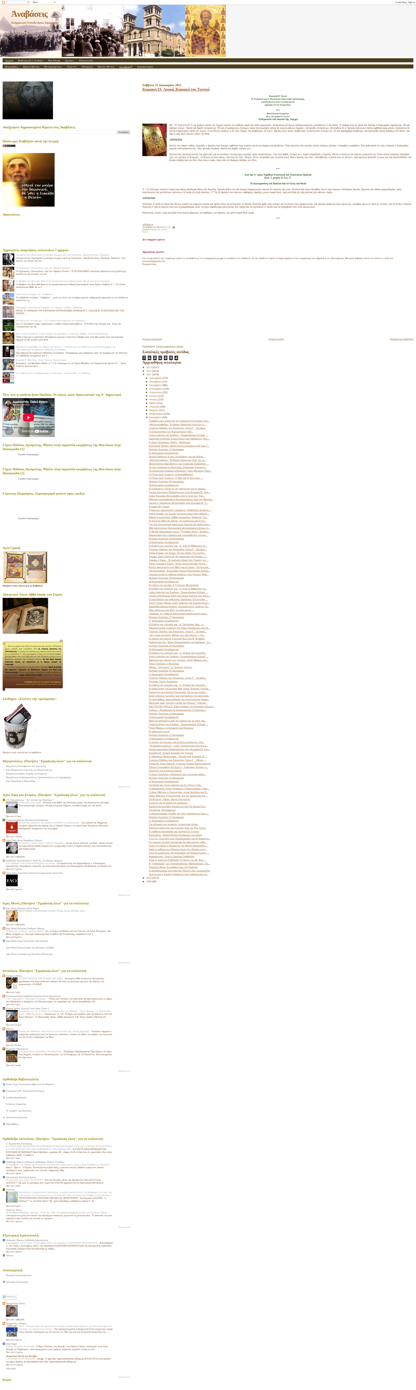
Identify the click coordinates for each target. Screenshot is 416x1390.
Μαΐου (153, 403)
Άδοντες (10, 1028)
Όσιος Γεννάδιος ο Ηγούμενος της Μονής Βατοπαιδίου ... (178, 845)
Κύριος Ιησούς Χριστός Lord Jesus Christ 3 (27, 1008)
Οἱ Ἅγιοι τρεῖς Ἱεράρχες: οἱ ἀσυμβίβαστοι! (171, 474)
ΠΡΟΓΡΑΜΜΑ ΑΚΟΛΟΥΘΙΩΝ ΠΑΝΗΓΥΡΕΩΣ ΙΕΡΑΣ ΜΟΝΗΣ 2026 (52, 911)
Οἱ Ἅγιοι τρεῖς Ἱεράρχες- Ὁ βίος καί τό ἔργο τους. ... (176, 478)
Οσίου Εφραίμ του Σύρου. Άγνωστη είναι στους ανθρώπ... (179, 513)
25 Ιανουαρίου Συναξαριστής (164, 674)
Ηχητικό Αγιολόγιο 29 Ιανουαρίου (166, 538)
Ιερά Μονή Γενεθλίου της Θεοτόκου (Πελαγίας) (29, 954)
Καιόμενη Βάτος (14, 976)
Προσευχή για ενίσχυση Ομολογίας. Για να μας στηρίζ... (178, 692)
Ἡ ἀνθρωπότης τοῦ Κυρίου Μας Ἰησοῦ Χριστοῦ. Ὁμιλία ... (180, 688)
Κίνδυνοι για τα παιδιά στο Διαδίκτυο (168, 803)
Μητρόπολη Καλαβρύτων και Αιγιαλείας (26, 766)
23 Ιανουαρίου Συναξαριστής (164, 738)
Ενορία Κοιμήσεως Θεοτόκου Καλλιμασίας (27, 820)
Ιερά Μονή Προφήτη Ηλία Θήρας (22, 908)
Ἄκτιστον (10, 1189)
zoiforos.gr (147, 224)
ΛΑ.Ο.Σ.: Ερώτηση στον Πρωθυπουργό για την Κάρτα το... (180, 838)
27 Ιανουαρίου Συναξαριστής (164, 620)
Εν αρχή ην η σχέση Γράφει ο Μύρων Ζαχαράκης (42, 843)
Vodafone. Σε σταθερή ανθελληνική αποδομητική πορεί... (178, 613)
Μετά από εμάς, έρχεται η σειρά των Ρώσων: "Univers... (178, 703)
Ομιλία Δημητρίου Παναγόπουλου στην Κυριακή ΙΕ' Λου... (179, 492)
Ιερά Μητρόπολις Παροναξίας (20, 781)
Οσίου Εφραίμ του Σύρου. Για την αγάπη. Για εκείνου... (177, 553)
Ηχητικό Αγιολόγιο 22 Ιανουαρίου (166, 778)
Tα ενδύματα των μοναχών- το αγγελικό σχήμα (173, 824)
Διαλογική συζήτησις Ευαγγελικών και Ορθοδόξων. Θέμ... (179, 438)
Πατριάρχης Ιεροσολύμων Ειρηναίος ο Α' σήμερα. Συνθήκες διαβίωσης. (49, 307)
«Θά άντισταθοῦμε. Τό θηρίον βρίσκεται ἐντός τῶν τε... (177, 424)
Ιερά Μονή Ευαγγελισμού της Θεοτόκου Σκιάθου (30, 947)
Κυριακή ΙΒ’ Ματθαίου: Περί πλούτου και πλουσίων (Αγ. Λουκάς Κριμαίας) (54, 1031)
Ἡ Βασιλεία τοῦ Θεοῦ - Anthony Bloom (25, 931)
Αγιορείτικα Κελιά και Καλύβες (21, 1356)
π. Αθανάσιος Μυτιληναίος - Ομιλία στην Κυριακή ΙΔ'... (178, 756)
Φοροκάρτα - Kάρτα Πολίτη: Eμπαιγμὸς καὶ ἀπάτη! (175, 835)
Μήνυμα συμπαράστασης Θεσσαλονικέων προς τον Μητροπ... (181, 499)
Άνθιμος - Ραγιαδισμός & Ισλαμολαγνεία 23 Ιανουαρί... (177, 710)
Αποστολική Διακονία (16, 1117)
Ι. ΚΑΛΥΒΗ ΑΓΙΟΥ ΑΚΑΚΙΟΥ (21, 1359)
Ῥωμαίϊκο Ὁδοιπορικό (17, 1049)
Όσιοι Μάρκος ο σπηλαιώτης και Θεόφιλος (171, 728)
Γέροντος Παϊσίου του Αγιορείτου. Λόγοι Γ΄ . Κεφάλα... (178, 428)
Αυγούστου (155, 392)
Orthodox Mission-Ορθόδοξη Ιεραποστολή (27, 1240)
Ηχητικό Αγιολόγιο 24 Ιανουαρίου (166, 713)
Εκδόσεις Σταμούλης (16, 1104)
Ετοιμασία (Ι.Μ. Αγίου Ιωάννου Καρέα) (25, 1091)
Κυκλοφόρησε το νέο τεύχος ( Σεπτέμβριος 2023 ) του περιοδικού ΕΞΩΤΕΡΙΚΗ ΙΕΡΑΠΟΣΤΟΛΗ (52, 1243)
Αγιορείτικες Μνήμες (16, 1323)
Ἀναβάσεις (29, 14)
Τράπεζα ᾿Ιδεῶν (14, 1210)
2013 (149, 367)
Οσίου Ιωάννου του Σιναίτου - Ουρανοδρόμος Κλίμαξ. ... (178, 435)
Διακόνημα (11, 1343)
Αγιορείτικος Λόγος (15, 1303)
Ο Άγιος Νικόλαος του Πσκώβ (20, 1346)
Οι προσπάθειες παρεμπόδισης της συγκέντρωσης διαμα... (179, 699)
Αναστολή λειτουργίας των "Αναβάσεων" (35, 294)
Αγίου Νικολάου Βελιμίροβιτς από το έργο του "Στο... (177, 495)
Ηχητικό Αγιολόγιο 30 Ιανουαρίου (166, 481)
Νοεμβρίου (155, 381)
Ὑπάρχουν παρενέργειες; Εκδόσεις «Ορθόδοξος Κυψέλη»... (180, 510)
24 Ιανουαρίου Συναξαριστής (164, 717)
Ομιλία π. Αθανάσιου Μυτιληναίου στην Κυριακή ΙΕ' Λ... (178, 503)
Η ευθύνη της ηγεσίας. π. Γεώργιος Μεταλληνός (174, 585)
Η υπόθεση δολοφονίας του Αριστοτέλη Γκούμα (174, 831)
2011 (149, 374)
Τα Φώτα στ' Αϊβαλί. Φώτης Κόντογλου (169, 799)
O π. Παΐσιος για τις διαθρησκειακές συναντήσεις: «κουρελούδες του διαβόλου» (53, 373)
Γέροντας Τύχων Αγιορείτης (163, 681)
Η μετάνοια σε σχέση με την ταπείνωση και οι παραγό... (178, 488)
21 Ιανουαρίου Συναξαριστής (164, 820)
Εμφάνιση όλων (124, 787)
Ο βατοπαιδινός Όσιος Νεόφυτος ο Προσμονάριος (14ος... (179, 788)
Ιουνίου (153, 399)
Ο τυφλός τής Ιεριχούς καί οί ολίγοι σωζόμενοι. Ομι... (177, 742)
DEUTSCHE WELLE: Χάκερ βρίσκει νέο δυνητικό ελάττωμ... (182, 706)
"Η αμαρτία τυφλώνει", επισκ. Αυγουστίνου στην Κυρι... (178, 745)
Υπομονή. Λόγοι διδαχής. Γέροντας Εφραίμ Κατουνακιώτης (180, 763)
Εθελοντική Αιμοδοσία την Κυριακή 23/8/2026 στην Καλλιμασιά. (49, 823)
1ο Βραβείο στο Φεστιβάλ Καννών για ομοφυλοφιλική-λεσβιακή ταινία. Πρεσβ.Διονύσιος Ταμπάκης (62, 281)
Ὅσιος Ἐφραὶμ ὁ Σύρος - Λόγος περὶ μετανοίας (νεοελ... (178, 563)
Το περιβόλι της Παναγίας (18, 1110)
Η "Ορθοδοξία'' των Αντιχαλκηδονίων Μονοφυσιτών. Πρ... (179, 863)
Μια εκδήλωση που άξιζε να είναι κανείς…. (171, 610)
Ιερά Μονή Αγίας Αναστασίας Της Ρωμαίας (27, 941)
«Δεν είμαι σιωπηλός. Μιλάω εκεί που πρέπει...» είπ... (177, 635)
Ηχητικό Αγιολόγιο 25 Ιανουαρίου (166, 670)
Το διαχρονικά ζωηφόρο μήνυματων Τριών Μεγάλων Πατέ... (180, 471)
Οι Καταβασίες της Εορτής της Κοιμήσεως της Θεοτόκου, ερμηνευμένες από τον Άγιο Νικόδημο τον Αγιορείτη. (58, 1164)
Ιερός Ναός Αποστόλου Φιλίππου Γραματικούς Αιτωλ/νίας (34, 873)
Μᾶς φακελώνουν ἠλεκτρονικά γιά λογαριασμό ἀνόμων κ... (179, 528)
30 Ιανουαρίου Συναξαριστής (164, 485)
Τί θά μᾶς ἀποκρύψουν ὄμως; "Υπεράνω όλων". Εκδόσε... (179, 531)
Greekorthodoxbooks (16, 1097)
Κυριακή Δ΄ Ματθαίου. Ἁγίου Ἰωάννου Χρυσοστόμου (41, 360)
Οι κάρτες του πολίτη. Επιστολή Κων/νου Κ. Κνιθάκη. (177, 638)
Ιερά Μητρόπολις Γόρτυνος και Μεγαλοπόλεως (29, 770)
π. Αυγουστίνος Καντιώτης (19, 1143)
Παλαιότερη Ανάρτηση (401, 339)
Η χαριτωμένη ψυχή (159, 731)
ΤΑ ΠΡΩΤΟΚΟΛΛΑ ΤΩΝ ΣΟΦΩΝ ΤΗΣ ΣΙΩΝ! (41, 978)
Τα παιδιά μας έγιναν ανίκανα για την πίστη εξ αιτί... (175, 785)
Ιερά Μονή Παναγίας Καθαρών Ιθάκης (25, 928)
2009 (149, 881)
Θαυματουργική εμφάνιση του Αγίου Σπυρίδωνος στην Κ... (179, 628)
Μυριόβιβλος (12, 1124)
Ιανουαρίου (155, 417)
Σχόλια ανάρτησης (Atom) (169, 346)
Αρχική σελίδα (276, 339)
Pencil (145, 232)
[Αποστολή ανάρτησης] (173, 227)
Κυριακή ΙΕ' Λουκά (159, 506)
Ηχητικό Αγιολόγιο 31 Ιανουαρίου (166, 449)
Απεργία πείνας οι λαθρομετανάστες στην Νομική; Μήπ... (179, 574)
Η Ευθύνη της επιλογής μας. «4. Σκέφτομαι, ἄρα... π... (177, 624)
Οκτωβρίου (155, 385)
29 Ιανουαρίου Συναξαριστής (164, 542)
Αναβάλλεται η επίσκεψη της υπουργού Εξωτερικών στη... (179, 421)
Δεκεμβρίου (155, 378)
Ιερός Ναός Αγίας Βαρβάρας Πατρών (24, 840)
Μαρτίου (154, 410)
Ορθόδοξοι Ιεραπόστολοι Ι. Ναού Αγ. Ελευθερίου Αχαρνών (34, 860)
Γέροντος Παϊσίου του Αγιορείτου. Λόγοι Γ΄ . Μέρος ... (177, 760)
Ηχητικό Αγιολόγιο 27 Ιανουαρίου (166, 617)
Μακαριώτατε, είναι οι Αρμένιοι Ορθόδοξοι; (172, 856)
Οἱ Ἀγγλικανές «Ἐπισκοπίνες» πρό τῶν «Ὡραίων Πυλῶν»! (43, 268)
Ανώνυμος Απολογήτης (17, 1282)
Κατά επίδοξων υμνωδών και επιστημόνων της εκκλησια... (179, 695)
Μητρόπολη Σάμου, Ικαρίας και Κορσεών (26, 773)
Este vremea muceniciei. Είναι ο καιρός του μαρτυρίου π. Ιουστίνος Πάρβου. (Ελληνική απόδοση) (62, 333)
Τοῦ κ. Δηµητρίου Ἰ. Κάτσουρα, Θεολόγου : (27, 999)
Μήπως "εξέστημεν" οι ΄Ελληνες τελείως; (170, 667)
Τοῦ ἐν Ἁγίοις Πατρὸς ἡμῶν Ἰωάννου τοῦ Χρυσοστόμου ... (179, 603)
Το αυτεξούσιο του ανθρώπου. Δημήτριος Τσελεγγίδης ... (178, 599)
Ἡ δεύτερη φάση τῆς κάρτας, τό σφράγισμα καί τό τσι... (177, 520)
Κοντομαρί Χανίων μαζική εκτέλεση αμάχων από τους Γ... (179, 446)
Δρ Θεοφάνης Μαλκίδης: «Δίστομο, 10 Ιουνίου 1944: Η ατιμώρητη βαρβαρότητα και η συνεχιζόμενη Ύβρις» (57, 1212)
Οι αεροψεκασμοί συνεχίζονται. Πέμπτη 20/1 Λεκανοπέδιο (179, 870)
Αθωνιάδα (11, 1368)
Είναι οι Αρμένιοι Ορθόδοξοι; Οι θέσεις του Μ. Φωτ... (177, 860)
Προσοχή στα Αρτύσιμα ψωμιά (165, 770)
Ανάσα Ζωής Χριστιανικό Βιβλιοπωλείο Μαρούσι (30, 1084)
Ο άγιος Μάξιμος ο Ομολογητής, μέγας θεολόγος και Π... (178, 792)
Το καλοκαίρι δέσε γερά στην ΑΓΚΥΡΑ (24, 1180)
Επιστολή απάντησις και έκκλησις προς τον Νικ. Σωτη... (178, 828)
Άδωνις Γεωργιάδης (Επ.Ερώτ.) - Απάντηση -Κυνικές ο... (178, 767)
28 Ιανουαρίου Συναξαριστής (164, 581)
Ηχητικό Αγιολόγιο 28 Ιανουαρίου (166, 578)
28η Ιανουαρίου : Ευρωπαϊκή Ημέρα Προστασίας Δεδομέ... (179, 570)
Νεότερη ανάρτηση (152, 339)
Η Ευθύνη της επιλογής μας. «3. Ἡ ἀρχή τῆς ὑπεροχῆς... (178, 653)
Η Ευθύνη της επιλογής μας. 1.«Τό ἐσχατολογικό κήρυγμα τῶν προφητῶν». (51, 320)
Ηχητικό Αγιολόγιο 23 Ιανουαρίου (166, 735)
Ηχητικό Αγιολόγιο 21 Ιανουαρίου (166, 817)
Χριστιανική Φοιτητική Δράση (21, 1177)
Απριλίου (154, 406)
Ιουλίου (153, 396)
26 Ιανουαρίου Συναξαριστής (164, 649)
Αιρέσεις (69, 60)
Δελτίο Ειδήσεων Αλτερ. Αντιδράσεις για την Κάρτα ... (177, 456)
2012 (149, 371)
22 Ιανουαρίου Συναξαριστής (164, 781)
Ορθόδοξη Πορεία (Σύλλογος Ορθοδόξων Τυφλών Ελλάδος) (35, 1162)
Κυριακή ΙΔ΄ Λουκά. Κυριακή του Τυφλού (176, 89)
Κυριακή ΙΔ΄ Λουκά (158, 229)
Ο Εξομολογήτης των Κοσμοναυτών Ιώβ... (171, 431)
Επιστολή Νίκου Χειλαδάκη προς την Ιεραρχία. (173, 867)
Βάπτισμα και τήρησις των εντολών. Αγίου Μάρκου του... (178, 660)
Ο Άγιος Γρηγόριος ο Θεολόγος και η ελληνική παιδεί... (177, 774)
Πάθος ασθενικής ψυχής (30, 802)
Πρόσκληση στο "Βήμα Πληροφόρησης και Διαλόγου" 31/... (180, 642)
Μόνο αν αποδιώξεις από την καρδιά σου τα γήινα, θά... (177, 720)
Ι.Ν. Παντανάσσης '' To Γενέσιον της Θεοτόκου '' (30, 800)
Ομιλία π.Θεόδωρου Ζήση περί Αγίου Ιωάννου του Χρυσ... (179, 595)
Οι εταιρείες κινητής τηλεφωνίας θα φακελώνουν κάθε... (178, 842)
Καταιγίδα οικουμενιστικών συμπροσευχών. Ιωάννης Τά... (179, 606)
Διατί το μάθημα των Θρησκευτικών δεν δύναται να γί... (178, 849)
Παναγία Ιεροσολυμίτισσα (19, 1275)
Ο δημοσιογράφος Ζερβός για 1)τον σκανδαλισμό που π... (179, 813)
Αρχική (9, 60)
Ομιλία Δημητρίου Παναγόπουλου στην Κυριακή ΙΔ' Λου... (179, 749)
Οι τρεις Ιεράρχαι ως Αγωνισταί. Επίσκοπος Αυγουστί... (178, 467)
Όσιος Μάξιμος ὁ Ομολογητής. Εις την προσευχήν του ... (178, 795)
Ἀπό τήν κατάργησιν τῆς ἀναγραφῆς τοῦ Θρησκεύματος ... (179, 853)
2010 (149, 878)
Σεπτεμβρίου (156, 388)
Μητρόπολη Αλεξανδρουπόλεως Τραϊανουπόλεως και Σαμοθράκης (38, 777)
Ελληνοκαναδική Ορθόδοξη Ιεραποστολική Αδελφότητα (33, 996)
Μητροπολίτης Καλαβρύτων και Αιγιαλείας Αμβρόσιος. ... (179, 463)
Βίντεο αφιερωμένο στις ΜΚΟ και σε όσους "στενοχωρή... (179, 567)
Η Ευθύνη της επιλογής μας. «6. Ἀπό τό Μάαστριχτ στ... (178, 545)
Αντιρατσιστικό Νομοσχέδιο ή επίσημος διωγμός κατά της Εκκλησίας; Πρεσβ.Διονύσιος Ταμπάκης (62, 254)
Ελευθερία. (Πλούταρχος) (162, 810)
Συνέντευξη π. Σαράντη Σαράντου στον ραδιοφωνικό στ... (178, 874)
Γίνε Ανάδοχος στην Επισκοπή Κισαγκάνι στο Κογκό (31, 863)
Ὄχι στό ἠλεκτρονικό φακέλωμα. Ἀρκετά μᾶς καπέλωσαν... (180, 524)
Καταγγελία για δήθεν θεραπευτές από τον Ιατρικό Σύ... (177, 806)
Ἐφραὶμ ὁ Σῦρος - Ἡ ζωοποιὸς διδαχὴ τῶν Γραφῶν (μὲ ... (178, 560)
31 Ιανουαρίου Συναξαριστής (164, 453)
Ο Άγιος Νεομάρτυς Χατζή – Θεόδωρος (169, 442)
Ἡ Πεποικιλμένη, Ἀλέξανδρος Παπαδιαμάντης (40, 1051)
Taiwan (9, 1255)
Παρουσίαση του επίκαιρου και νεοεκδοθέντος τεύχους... (178, 535)
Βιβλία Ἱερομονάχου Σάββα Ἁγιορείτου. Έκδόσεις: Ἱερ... (178, 517)
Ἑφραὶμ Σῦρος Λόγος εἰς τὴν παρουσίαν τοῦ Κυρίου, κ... (178, 556)
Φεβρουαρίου (156, 413)
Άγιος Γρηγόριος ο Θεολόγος (164, 663)
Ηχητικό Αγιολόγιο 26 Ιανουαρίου (166, 645)
